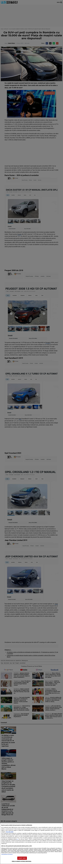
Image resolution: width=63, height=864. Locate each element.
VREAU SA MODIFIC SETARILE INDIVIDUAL (21, 861)
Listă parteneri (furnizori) (7, 854)
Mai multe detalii (9, 831)
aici (17, 839)
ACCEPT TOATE (22, 858)
